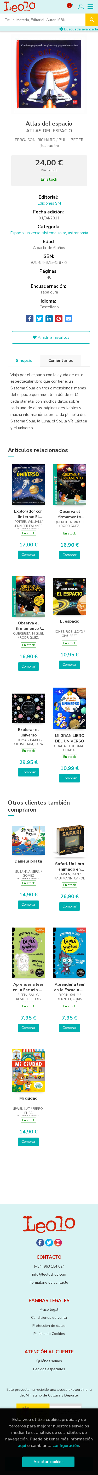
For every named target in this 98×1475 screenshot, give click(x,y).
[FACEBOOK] (40, 1242)
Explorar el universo (28, 732)
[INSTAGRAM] (58, 1242)
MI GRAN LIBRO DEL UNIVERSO (69, 738)
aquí (22, 1445)
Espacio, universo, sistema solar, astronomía (49, 233)
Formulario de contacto (49, 1282)
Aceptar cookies (48, 1461)
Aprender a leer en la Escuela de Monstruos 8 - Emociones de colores (28, 987)
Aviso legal (49, 1309)
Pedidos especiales (49, 1369)
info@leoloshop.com (49, 1274)
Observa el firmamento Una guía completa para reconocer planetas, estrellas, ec (70, 514)
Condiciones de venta (49, 1317)
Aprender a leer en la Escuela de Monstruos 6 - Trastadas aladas (69, 987)
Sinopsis (24, 360)
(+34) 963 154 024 (49, 1266)
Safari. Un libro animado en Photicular (69, 866)
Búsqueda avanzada (80, 29)
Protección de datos (49, 1325)
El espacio (69, 621)
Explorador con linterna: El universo (28, 514)
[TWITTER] (49, 1242)
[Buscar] (91, 20)
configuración (66, 1445)
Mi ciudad (28, 1098)
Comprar (28, 554)
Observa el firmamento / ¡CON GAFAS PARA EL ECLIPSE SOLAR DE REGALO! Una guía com (28, 626)
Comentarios (60, 360)
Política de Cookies (49, 1333)
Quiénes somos (49, 1361)
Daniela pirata (28, 861)
